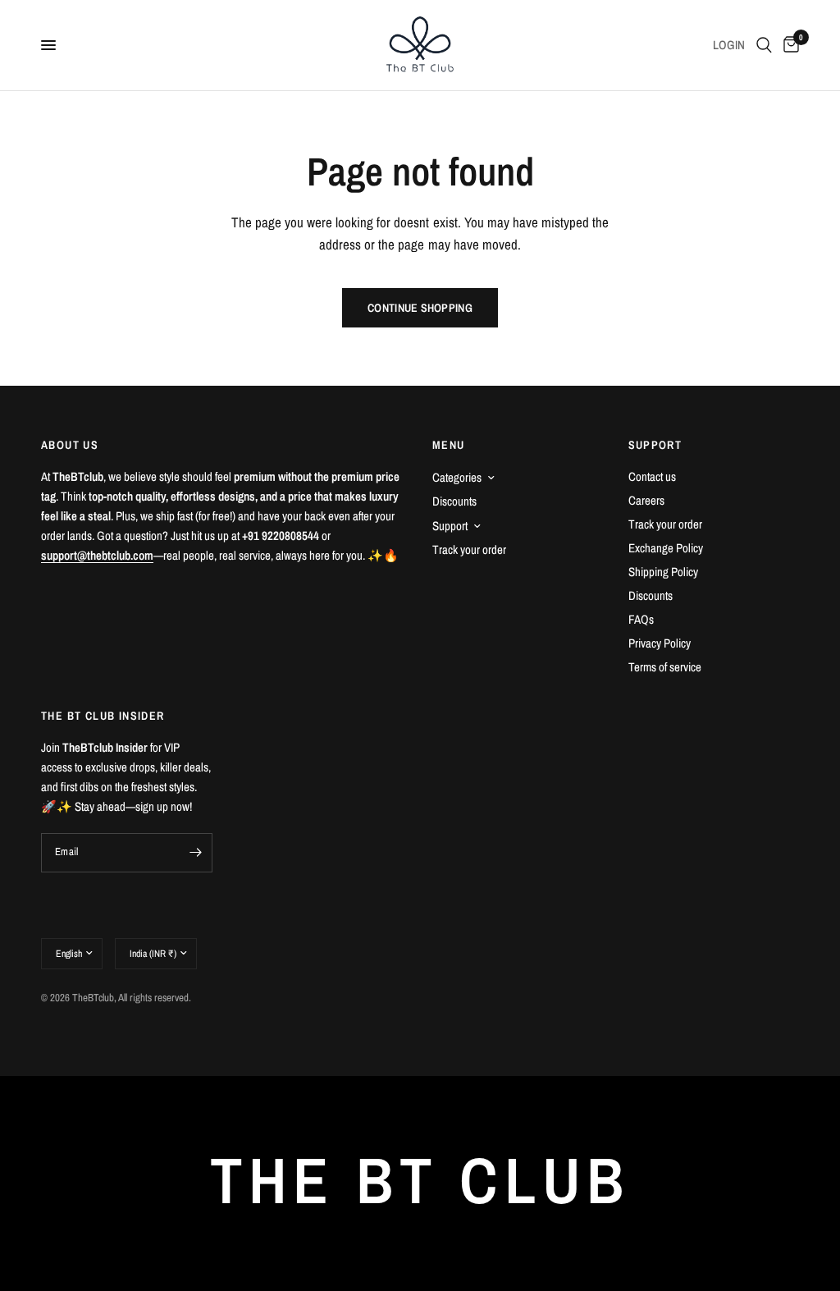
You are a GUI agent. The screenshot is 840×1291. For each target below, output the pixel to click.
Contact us (652, 476)
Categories (457, 477)
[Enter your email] (196, 852)
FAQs (641, 619)
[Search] (764, 45)
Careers (646, 500)
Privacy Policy (659, 643)
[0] (788, 45)
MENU (448, 445)
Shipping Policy (663, 571)
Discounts (454, 501)
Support (450, 525)
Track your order (469, 549)
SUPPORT (655, 445)
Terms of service (664, 666)
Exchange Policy (665, 547)
